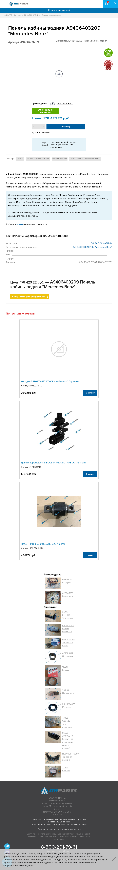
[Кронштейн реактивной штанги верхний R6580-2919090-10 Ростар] (52, 740)
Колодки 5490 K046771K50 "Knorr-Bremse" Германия (50, 381)
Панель (20, 158)
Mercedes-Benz (35, 837)
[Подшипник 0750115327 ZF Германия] (52, 657)
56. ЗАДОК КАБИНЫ (101, 243)
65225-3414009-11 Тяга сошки (67, 615)
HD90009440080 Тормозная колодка (70, 757)
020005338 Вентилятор (67, 594)
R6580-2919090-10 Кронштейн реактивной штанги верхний (67, 740)
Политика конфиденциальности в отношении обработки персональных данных (59, 820)
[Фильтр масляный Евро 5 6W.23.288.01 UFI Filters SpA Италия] (52, 629)
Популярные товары (46, 834)
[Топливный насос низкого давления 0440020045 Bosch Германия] (52, 643)
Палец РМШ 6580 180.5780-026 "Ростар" (43, 543)
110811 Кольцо (65, 668)
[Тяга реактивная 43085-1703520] (52, 722)
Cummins (31, 834)
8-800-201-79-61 (59, 847)
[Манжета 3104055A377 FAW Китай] (52, 708)
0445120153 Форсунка (67, 581)
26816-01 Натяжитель (68, 691)
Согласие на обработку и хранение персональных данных (59, 824)
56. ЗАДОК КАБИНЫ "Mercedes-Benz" (92, 247)
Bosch (87, 834)
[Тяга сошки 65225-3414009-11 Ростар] (52, 616)
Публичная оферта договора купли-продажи (59, 829)
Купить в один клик (41, 132)
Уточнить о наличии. (45, 111)
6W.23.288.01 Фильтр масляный (68, 628)
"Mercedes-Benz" (65, 103)
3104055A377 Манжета (68, 705)
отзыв (20, 224)
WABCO (79, 834)
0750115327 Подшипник (67, 655)
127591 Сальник (66, 769)
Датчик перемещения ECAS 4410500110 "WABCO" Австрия (53, 462)
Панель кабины (59, 158)
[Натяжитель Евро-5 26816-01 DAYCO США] (52, 694)
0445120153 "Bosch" (68, 837)
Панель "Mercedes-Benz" (38, 158)
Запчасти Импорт (66, 834)
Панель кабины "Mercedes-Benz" (85, 158)
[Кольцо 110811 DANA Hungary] (52, 676)
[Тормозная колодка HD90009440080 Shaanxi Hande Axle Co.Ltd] (52, 757)
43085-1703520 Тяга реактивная (67, 722)
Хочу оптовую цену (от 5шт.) (30, 296)
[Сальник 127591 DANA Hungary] (52, 771)
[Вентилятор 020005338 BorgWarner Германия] (52, 598)
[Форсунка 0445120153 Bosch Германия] (52, 583)
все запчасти (50, 837)
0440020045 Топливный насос (68, 642)
